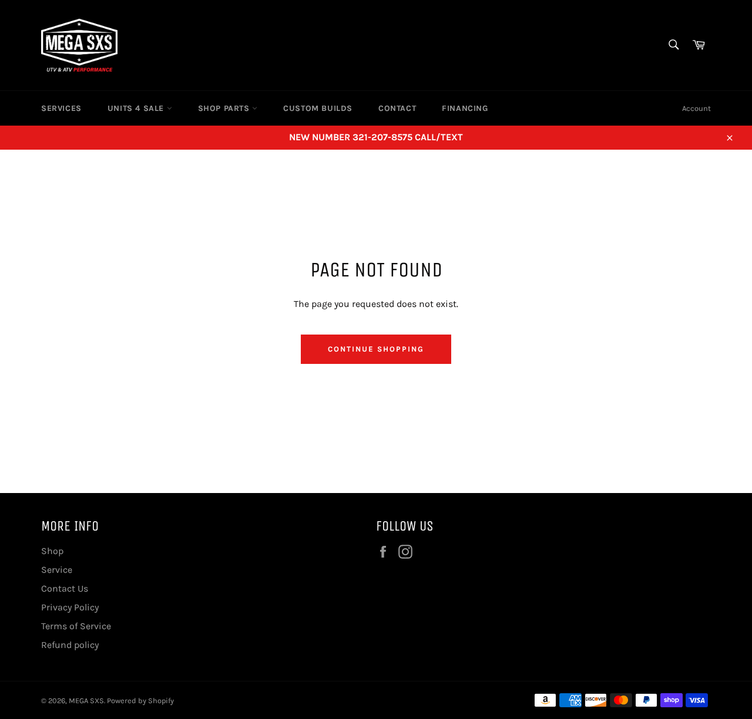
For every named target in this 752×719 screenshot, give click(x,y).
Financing (465, 108)
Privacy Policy (70, 607)
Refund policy (70, 644)
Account (696, 108)
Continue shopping (376, 349)
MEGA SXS (86, 700)
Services (61, 108)
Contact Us (64, 588)
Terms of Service (76, 626)
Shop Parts (225, 108)
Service (56, 569)
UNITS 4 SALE (137, 108)
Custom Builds (317, 108)
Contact (397, 108)
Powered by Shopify (140, 700)
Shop (52, 550)
